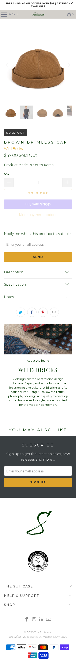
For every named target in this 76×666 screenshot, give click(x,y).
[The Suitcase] (38, 14)
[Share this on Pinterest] (43, 312)
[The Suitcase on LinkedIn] (41, 620)
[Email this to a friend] (54, 312)
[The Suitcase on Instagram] (34, 620)
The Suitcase (42, 632)
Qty (6, 173)
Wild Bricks (13, 149)
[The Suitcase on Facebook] (27, 620)
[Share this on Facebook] (32, 312)
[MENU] (2, 14)
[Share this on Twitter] (20, 312)
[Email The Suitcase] (49, 620)
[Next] (68, 65)
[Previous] (7, 65)
